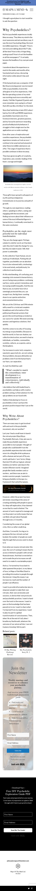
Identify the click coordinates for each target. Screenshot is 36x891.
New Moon (21, 436)
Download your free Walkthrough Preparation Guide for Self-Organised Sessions (18, 2)
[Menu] (30, 9)
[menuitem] (26, 9)
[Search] (26, 9)
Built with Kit (18, 764)
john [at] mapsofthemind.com (18, 861)
